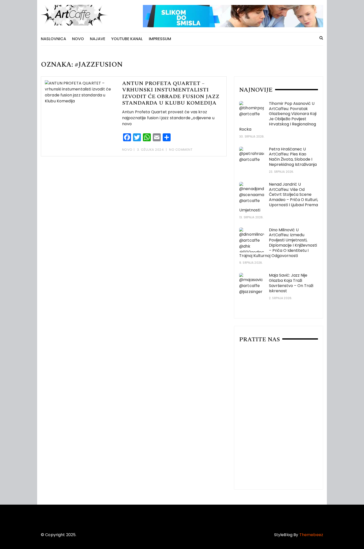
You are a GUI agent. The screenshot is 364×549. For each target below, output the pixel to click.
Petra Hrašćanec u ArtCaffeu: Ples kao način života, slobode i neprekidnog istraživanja (293, 156)
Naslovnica (53, 39)
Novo (78, 39)
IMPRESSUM (160, 39)
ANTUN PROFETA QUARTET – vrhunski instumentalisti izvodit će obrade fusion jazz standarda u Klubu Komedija (170, 93)
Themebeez (311, 535)
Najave (97, 39)
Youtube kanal (127, 39)
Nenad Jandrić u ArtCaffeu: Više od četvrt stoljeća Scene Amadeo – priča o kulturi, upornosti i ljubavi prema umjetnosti (278, 197)
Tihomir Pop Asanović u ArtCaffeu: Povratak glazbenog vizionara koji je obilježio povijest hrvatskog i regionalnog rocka (277, 116)
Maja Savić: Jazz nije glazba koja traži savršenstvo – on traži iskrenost (291, 282)
